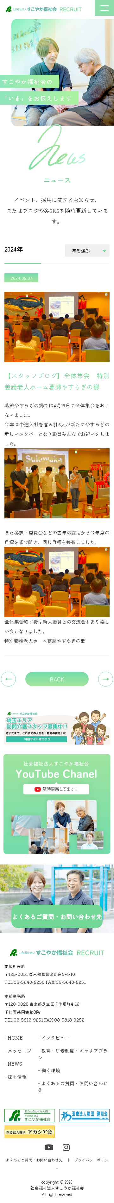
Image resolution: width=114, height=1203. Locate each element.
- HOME (13, 1037)
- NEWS (13, 1063)
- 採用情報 (15, 1076)
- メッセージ (17, 1050)
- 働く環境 (49, 1070)
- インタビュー (54, 1037)
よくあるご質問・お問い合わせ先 (34, 1159)
